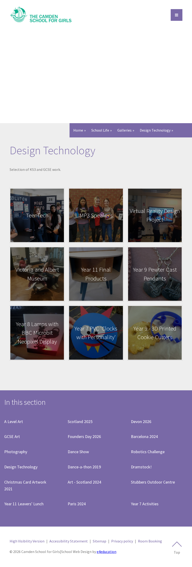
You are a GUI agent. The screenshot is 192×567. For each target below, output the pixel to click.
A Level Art (13, 421)
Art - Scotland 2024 (84, 482)
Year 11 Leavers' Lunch (24, 503)
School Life (100, 130)
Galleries (124, 130)
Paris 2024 (77, 503)
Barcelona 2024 (144, 436)
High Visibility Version (27, 541)
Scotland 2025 (80, 421)
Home (78, 130)
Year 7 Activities (145, 503)
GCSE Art (12, 436)
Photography (15, 451)
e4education (106, 551)
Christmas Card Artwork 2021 (25, 485)
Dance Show (78, 451)
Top (177, 552)
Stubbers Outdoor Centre (153, 482)
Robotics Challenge (148, 451)
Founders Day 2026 (84, 436)
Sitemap (99, 541)
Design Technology (155, 130)
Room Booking (150, 541)
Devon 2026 (141, 421)
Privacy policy (122, 541)
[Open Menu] (176, 15)
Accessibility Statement (68, 541)
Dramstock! (141, 467)
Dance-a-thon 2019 (84, 467)
